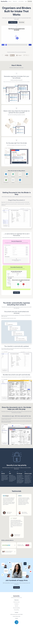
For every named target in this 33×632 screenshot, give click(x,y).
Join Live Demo (21, 1)
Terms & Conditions (16, 607)
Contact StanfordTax (16, 616)
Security (16, 605)
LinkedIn (16, 618)
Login (26, 1)
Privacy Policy (16, 609)
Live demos (17, 603)
